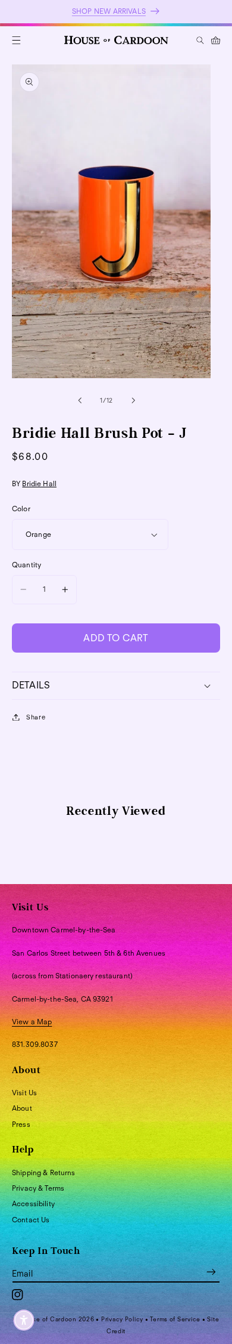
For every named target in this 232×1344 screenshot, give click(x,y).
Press (21, 1124)
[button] (16, 40)
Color (21, 508)
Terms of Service (175, 1319)
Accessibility (33, 1203)
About (22, 1108)
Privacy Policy (122, 1319)
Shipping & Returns (44, 1172)
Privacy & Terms (38, 1188)
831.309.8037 (35, 1044)
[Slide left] (80, 400)
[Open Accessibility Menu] (24, 1320)
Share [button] (35, 717)
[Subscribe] (211, 1271)
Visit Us (24, 1092)
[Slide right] (133, 400)
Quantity (26, 564)
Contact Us (30, 1219)
